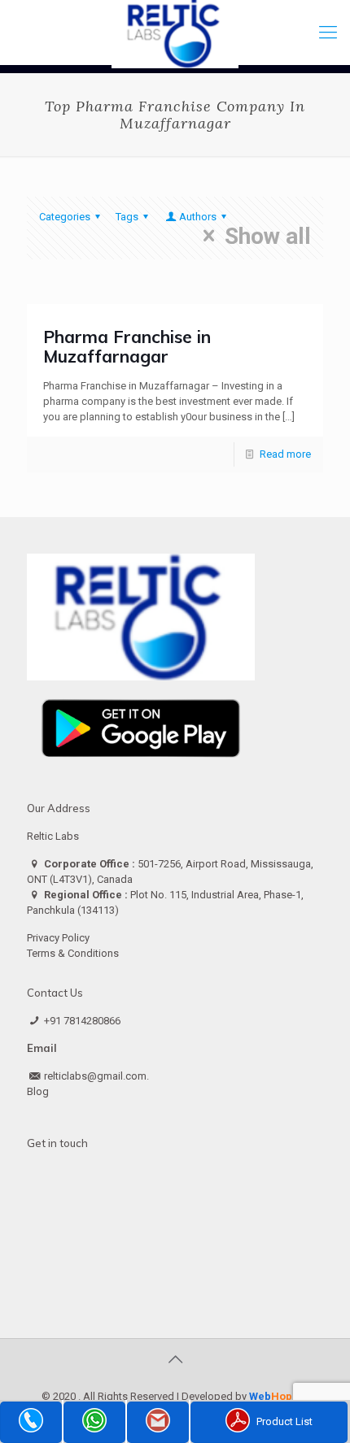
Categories (64, 217)
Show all (268, 235)
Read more (285, 454)
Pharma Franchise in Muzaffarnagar (127, 346)
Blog (38, 1091)
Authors (198, 217)
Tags (127, 217)
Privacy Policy (58, 938)
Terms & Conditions (73, 953)
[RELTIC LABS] (175, 32)
